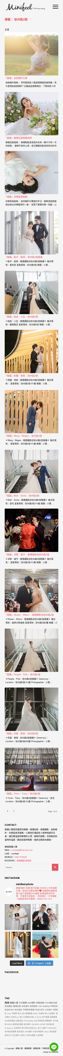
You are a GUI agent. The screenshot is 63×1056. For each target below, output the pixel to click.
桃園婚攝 (53, 1017)
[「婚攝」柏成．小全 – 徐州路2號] (31, 292)
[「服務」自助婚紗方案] (31, 54)
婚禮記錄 (17, 1006)
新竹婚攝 (45, 1017)
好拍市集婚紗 (38, 1031)
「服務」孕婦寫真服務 (16, 196)
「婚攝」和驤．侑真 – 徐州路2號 (21, 375)
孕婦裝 (41, 1013)
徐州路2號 (50, 1024)
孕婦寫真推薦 (29, 1009)
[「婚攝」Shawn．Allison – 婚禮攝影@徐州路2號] (31, 590)
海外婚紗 (18, 1009)
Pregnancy (9, 1028)
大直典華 (39, 1035)
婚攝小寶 (14, 1002)
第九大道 (21, 1013)
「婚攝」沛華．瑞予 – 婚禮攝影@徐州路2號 (27, 554)
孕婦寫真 (54, 1006)
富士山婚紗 (42, 1028)
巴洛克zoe (15, 1017)
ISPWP (42, 1024)
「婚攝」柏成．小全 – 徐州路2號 (21, 316)
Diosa (46, 1031)
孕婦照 (14, 1013)
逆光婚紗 (16, 1035)
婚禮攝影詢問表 (24, 860)
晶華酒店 (19, 1020)
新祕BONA (9, 1009)
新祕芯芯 (8, 1035)
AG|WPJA (35, 1024)
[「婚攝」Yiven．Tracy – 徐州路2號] (31, 769)
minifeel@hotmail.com (22, 849)
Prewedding (28, 1020)
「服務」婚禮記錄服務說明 (18, 137)
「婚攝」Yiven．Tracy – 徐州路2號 (22, 793)
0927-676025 (21, 856)
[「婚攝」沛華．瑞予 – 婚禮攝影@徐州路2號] (31, 530)
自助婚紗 (25, 1006)
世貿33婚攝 (30, 1035)
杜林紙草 (17, 1028)
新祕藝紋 (8, 1006)
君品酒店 (20, 1031)
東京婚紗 (27, 1024)
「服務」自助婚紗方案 (16, 78)
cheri (9, 1013)
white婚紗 (28, 1031)
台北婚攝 (23, 1002)
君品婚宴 (53, 1031)
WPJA (9, 1024)
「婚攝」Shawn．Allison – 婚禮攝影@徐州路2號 (29, 614)
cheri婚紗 (31, 1002)
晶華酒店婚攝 (17, 1024)
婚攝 (7, 1002)
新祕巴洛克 (39, 1009)
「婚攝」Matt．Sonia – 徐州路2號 (22, 495)
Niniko (35, 1013)
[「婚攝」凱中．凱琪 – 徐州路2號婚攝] (31, 232)
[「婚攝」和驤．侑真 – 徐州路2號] (31, 351)
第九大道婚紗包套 (27, 1017)
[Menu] (53, 6)
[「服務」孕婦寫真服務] (31, 172)
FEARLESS (51, 1028)
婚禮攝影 (34, 1006)
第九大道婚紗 (50, 1013)
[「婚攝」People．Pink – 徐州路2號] (31, 650)
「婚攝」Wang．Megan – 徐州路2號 (23, 435)
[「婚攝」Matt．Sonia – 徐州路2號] (31, 471)
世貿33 (23, 1035)
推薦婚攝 (40, 1002)
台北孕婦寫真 (39, 1020)
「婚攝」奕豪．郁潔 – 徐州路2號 (21, 733)
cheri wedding (43, 1006)
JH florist (38, 1017)
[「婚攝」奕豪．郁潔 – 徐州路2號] (31, 709)
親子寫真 (25, 1028)
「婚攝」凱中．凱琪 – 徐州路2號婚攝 (23, 257)
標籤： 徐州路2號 (16, 19)
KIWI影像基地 (10, 1020)
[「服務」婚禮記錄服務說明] (31, 113)
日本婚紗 (48, 1009)
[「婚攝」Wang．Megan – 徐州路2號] (31, 411)
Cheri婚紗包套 (51, 1002)
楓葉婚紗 (48, 1020)
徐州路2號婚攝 (10, 1031)
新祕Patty (33, 1028)
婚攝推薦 (28, 1013)
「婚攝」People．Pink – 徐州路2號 (22, 674)
